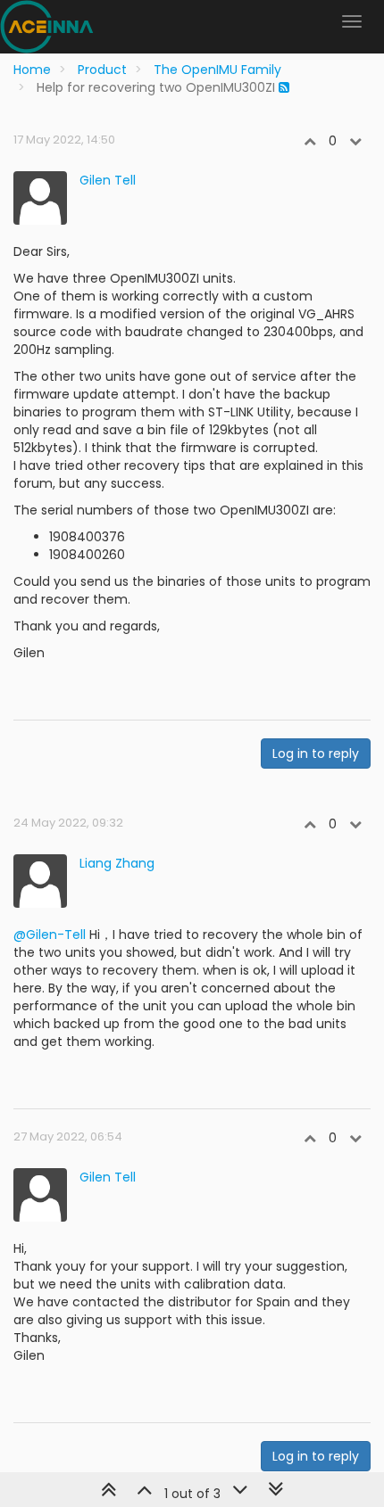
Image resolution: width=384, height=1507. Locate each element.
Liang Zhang (116, 863)
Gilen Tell (107, 180)
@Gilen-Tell (49, 934)
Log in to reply (315, 753)
